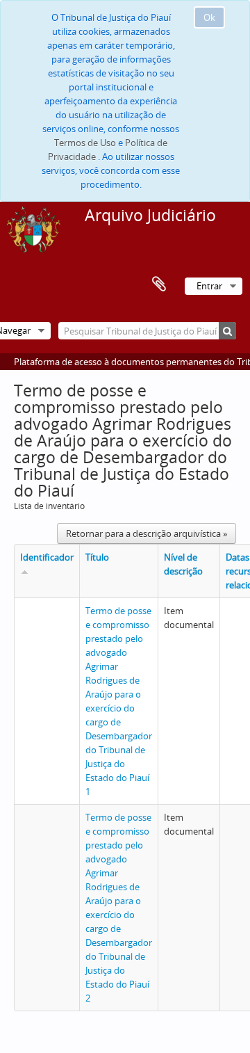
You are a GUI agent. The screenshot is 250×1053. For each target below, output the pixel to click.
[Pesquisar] (227, 330)
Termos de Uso (85, 142)
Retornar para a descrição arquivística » (146, 533)
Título (97, 557)
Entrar (209, 286)
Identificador (47, 557)
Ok (209, 17)
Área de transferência (159, 284)
